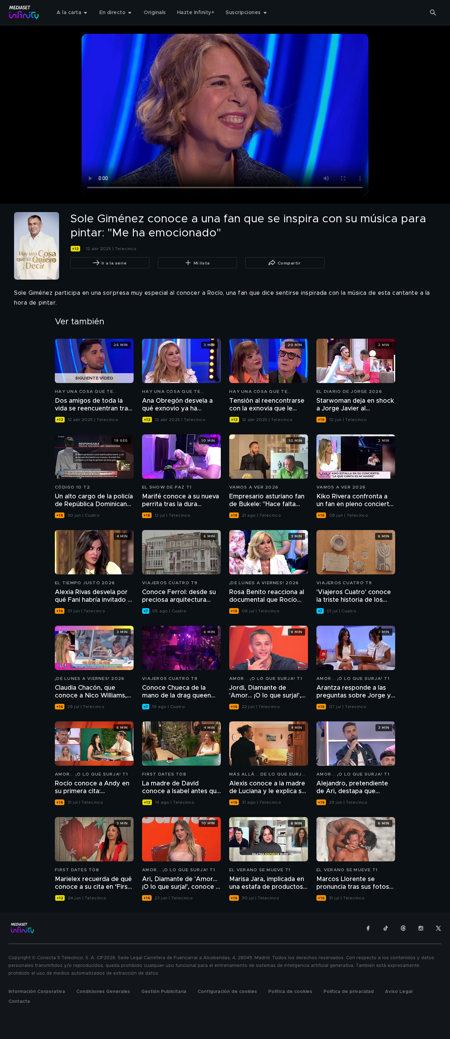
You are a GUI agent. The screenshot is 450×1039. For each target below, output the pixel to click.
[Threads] (403, 928)
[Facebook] (368, 928)
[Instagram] (421, 928)
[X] (438, 928)
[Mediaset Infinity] (24, 12)
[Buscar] (433, 12)
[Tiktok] (385, 928)
